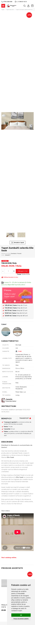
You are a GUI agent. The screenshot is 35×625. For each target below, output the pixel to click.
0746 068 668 (7, 1)
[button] (28, 5)
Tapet (2, 9)
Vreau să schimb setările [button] (21, 618)
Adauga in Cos (22, 271)
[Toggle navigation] (3, 6)
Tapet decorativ (10, 9)
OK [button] (21, 615)
